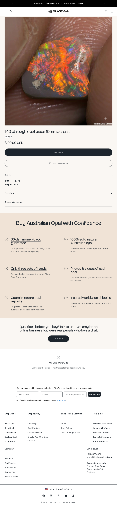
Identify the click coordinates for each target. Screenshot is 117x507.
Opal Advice (66, 428)
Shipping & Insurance (102, 423)
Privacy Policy (61, 400)
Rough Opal (10, 441)
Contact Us (10, 472)
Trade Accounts (100, 441)
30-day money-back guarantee (26, 241)
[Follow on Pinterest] (58, 495)
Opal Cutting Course (70, 432)
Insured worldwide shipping (90, 298)
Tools (63, 423)
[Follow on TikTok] (73, 495)
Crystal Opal (10, 432)
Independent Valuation (33, 309)
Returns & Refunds (101, 428)
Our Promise (10, 463)
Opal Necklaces (35, 432)
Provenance (10, 467)
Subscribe (94, 394)
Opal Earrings (34, 428)
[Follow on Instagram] (51, 495)
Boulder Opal (11, 437)
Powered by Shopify (69, 502)
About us (9, 458)
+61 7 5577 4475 (94, 454)
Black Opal (9, 423)
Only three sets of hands (29, 268)
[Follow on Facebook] (43, 495)
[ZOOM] (105, 118)
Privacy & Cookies (101, 432)
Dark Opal (9, 428)
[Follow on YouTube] (65, 495)
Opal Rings (32, 423)
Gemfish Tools (11, 476)
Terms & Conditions (102, 437)
